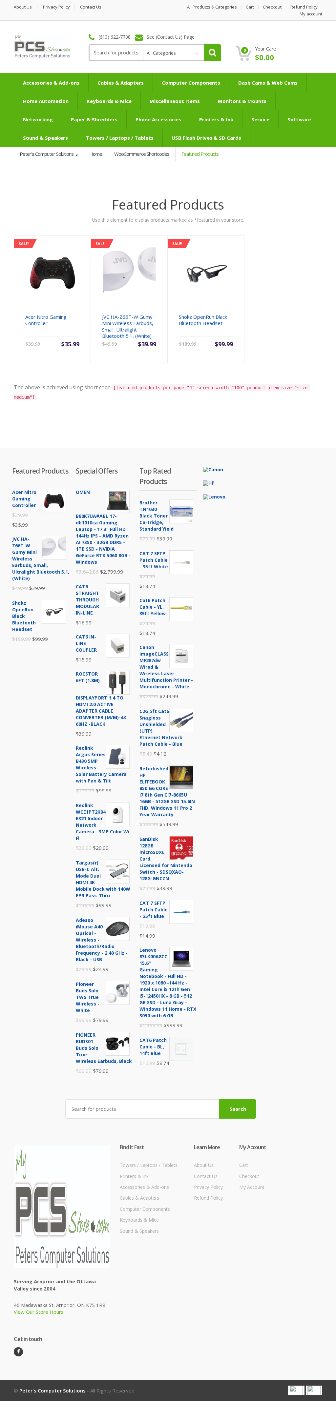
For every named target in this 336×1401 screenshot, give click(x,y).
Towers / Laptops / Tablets (120, 137)
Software (299, 119)
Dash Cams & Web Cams (268, 82)
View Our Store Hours (39, 1312)
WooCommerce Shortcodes (141, 154)
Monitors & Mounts (242, 101)
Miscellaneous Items (175, 101)
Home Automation (46, 101)
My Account (251, 1187)
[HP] (209, 482)
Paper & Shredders (94, 119)
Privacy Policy (56, 7)
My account (311, 13)
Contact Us (90, 7)
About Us (23, 7)
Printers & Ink (216, 119)
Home (95, 154)
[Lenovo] (214, 496)
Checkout (272, 7)
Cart (250, 7)
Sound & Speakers (45, 137)
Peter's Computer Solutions (47, 154)
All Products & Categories (212, 7)
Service (260, 119)
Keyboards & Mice (109, 101)
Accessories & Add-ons (51, 82)
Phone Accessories (158, 119)
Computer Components (191, 82)
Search (237, 1109)
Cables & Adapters (120, 82)
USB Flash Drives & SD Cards (206, 137)
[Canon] (213, 469)
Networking (38, 119)
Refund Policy (304, 7)
